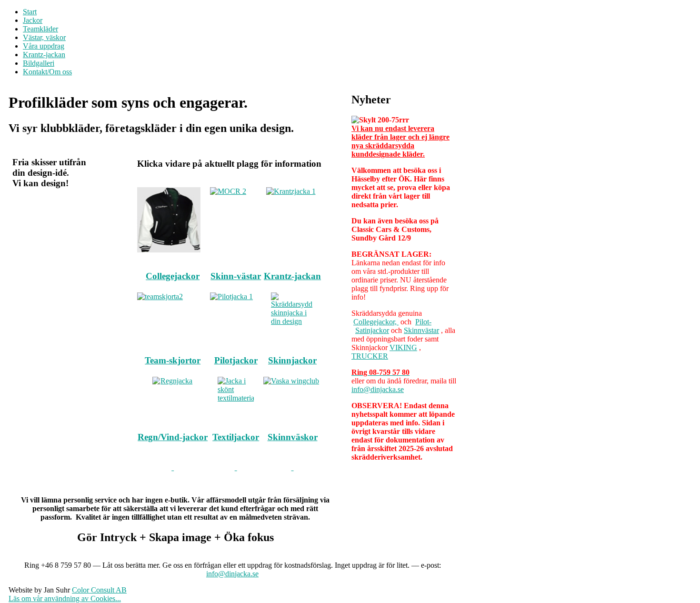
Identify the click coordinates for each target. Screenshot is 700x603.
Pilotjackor (236, 360)
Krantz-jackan (292, 276)
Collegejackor (173, 276)
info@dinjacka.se (377, 389)
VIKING (403, 347)
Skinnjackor (292, 360)
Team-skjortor (172, 360)
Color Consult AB (99, 590)
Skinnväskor (293, 437)
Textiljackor (235, 437)
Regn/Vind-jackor (173, 437)
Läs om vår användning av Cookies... (65, 598)
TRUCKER (369, 356)
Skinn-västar (235, 276)
